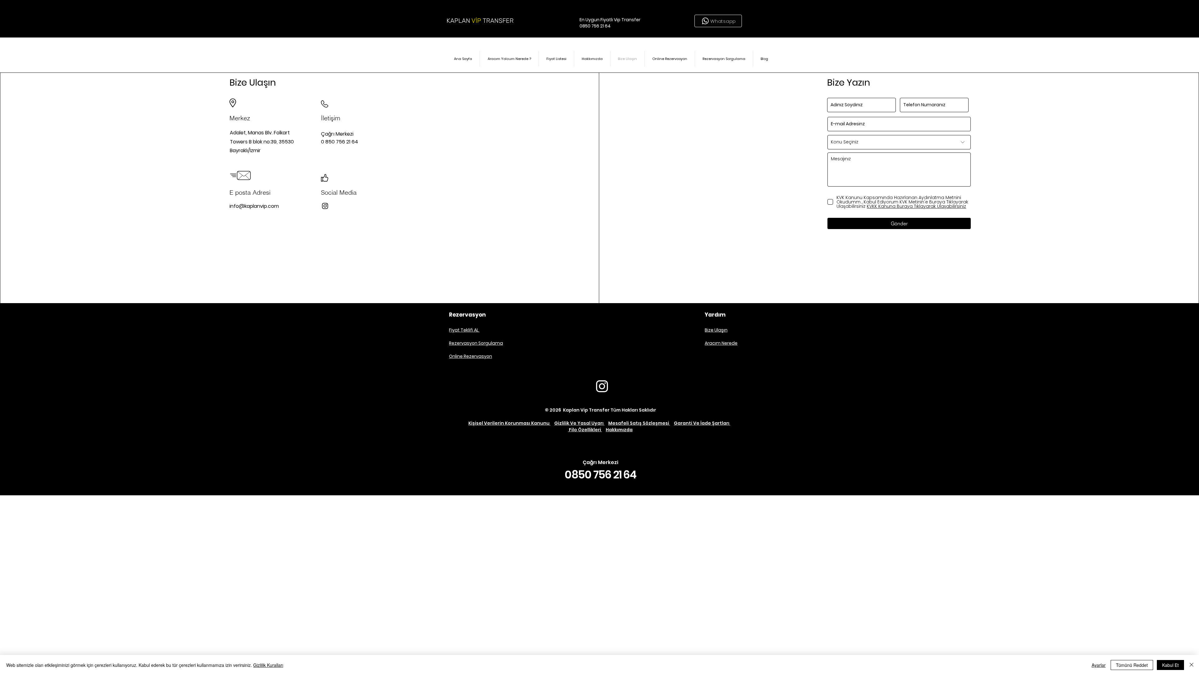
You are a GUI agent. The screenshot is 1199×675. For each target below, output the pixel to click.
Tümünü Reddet (1132, 665)
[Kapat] (1191, 665)
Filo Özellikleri (585, 430)
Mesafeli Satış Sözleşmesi (639, 423)
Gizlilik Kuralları (268, 665)
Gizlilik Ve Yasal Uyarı (579, 423)
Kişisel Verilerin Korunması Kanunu (509, 423)
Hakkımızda (619, 430)
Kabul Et (1170, 665)
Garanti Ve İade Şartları (702, 423)
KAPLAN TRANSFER (480, 20)
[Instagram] (325, 206)
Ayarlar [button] (1099, 665)
